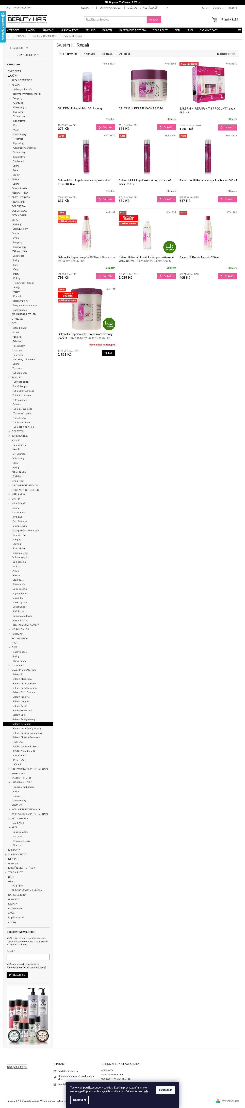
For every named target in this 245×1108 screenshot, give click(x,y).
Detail (109, 353)
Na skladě (20, 48)
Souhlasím (165, 1089)
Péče (15, 170)
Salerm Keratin (20, 706)
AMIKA (15, 179)
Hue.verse (17, 355)
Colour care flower (22, 616)
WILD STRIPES (20, 818)
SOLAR (17, 764)
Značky (12, 922)
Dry (15, 125)
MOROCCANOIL (20, 629)
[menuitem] (12, 30)
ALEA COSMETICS (22, 80)
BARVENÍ (13, 863)
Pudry (15, 791)
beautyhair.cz (65, 1084)
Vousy (15, 233)
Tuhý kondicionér (21, 422)
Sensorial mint (20, 553)
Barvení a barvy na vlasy (25, 624)
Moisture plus (19, 526)
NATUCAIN (17, 634)
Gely (15, 269)
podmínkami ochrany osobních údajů (26, 967)
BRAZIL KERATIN (21, 197)
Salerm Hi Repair (21, 724)
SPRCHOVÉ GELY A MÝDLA (27, 890)
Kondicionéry (19, 134)
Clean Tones (19, 661)
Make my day (19, 602)
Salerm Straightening (23, 719)
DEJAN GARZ (19, 215)
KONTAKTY (87, 8)
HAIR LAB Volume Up (24, 751)
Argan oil (17, 836)
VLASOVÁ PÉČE (17, 854)
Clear (15, 463)
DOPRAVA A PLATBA (110, 8)
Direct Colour (19, 606)
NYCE (15, 643)
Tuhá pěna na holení (23, 426)
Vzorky (16, 174)
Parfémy (16, 224)
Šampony (17, 98)
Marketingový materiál (24, 359)
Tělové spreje (19, 251)
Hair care (17, 350)
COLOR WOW (19, 210)
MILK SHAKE (19, 503)
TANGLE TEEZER (21, 778)
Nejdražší (107, 53)
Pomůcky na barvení (23, 787)
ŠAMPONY (14, 850)
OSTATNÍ (13, 904)
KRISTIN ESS (19, 471)
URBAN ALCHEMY (21, 782)
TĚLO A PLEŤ (15, 872)
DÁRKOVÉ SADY (17, 895)
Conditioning (19, 445)
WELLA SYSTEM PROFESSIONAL (30, 814)
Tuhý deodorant (20, 381)
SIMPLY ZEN (18, 773)
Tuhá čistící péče (22, 413)
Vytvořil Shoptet (230, 1100)
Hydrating (18, 112)
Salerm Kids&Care (22, 710)
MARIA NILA (18, 494)
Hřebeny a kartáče (22, 89)
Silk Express (18, 453)
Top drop (17, 368)
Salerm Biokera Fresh (24, 683)
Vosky (16, 291)
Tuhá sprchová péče (23, 390)
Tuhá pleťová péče (22, 408)
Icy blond (17, 516)
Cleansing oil (20, 107)
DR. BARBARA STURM (24, 314)
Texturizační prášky (23, 282)
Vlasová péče (19, 188)
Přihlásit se (17, 974)
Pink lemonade (20, 620)
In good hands (20, 593)
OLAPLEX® (18, 665)
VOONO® (17, 804)
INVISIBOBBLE (20, 435)
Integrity (16, 539)
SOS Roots (18, 611)
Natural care (19, 535)
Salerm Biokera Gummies (26, 737)
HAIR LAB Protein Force (26, 746)
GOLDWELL (18, 431)
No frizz (16, 566)
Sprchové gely (20, 228)
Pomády (17, 296)
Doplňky (16, 404)
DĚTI (11, 877)
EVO (14, 323)
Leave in (17, 543)
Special (16, 575)
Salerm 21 (17, 674)
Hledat (153, 19)
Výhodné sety (19, 373)
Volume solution (20, 557)
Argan (15, 571)
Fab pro (16, 336)
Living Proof (18, 481)
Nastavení (79, 1099)
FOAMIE (16, 377)
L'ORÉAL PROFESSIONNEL (27, 490)
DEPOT (16, 220)
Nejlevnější (89, 53)
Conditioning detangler (25, 147)
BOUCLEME (18, 202)
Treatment (18, 138)
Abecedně (124, 53)
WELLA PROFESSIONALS (26, 809)
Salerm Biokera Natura (24, 688)
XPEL (15, 827)
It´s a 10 (16, 440)
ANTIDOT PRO (20, 192)
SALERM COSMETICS (24, 669)
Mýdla (15, 237)
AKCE (11, 912)
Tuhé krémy (19, 418)
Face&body (18, 345)
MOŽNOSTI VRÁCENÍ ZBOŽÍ (142, 8)
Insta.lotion (18, 598)
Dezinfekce (18, 255)
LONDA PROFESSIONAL (25, 485)
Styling (16, 165)
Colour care (18, 512)
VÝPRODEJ (14, 71)
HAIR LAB (17, 742)
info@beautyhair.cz (68, 1071)
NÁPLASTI (18, 823)
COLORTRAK (19, 206)
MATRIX (16, 498)
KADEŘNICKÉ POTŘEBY (21, 867)
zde (146, 1091)
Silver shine (18, 548)
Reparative (19, 120)
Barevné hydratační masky (26, 93)
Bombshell (18, 161)
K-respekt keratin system (25, 530)
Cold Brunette (19, 521)
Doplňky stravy (16, 917)
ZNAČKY (13, 75)
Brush (15, 332)
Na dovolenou (15, 908)
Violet (16, 129)
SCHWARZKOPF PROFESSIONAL (30, 769)
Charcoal (17, 845)
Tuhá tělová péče (21, 395)
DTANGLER (18, 318)
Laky (15, 265)
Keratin (16, 449)
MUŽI (11, 881)
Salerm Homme (20, 701)
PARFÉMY (17, 886)
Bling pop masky (21, 841)
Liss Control (19, 755)
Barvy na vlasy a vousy (24, 305)
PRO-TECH (19, 759)
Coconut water (20, 832)
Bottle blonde (19, 328)
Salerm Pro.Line (21, 697)
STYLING (13, 859)
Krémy (16, 278)
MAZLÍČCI (13, 899)
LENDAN (16, 476)
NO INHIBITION (20, 638)
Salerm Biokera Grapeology (27, 733)
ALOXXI (16, 84)
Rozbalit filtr (26, 55)
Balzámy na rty (20, 300)
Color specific (19, 589)
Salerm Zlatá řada (22, 679)
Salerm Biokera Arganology (26, 728)
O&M (14, 647)
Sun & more (18, 584)
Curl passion (19, 561)
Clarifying (18, 102)
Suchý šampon (20, 386)
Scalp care (18, 579)
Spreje (16, 287)
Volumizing (19, 116)
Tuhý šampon (19, 400)
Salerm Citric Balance (23, 692)
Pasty (16, 273)
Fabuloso (17, 341)
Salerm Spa (18, 714)
